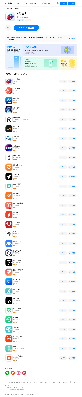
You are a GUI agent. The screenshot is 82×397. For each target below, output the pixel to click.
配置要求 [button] (72, 38)
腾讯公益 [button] (41, 382)
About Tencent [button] (15, 382)
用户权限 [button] (53, 382)
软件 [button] (11, 8)
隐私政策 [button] (59, 382)
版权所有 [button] (47, 382)
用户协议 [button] (73, 382)
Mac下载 (27, 27)
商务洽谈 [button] (29, 382)
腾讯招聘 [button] (35, 382)
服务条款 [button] (23, 382)
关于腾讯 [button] (7, 382)
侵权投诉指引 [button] (66, 382)
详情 (63, 90)
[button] (10, 3)
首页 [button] (6, 8)
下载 (64, 81)
